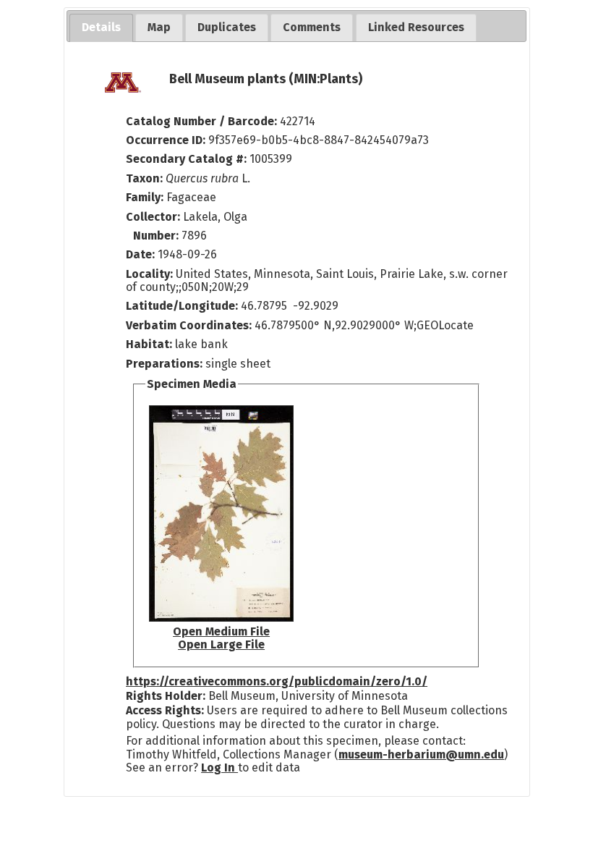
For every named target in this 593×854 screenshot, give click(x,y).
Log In (219, 767)
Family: (144, 197)
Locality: (149, 274)
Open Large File (221, 644)
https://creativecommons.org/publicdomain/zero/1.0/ (276, 681)
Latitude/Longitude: (182, 306)
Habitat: (150, 344)
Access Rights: (165, 710)
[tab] (101, 28)
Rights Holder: (165, 696)
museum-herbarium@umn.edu (421, 754)
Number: (157, 235)
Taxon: (144, 178)
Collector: (154, 217)
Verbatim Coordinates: (190, 325)
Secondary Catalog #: (186, 159)
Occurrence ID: (167, 140)
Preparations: (164, 364)
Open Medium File (221, 631)
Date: (140, 254)
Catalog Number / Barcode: (203, 121)
